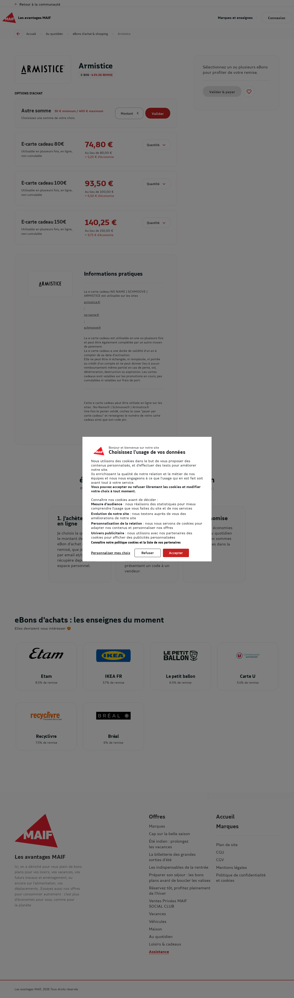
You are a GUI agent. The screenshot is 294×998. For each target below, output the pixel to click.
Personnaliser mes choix (110, 553)
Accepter (176, 553)
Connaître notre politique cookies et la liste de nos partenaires (136, 542)
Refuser (147, 553)
